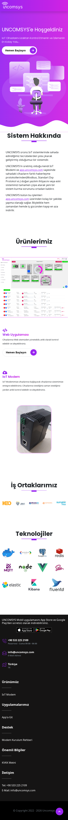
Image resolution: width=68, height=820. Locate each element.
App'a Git (7, 717)
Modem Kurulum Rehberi (17, 740)
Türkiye (12, 664)
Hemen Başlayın (15, 50)
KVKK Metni (9, 762)
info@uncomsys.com (21, 652)
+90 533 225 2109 (18, 640)
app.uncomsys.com (31, 170)
